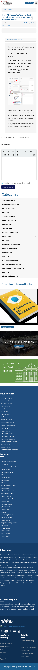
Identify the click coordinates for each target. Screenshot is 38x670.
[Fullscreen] (34, 155)
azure (6, 272)
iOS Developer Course (7, 422)
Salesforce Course (6, 398)
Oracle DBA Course (6, 419)
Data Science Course (7, 434)
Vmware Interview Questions (29, 565)
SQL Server (8, 216)
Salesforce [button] (19, 200)
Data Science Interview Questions (9, 567)
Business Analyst (10, 204)
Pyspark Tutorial (5, 509)
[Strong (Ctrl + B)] (18, 151)
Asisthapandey (18, 23)
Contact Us (4, 656)
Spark (6, 256)
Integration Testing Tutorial (9, 523)
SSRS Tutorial (5, 480)
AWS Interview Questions (7, 557)
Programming (21, 609)
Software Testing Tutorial (8, 461)
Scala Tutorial (5, 501)
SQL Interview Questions (22, 560)
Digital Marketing (10, 276)
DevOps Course (5, 406)
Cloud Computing (4, 604)
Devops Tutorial (5, 469)
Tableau (9, 10)
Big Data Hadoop (10, 232)
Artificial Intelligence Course (9, 450)
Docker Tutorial (5, 536)
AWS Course (4, 428)
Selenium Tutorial (6, 496)
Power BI (7, 252)
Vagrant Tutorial (5, 533)
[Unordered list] (5, 155)
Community (25, 650)
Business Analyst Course (8, 426)
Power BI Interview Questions (8, 572)
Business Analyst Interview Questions (9, 554)
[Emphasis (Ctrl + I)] (21, 151)
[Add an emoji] (18, 155)
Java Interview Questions (18, 562)
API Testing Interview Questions (15, 570)
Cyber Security (9, 248)
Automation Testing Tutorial (9, 491)
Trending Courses (6, 643)
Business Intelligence (11, 244)
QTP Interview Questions (21, 580)
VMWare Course (5, 444)
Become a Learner (27, 644)
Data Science (24, 606)
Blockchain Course (6, 417)
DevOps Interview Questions (28, 554)
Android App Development (13, 268)
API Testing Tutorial (6, 517)
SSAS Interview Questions (30, 570)
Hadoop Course (5, 431)
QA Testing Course (6, 403)
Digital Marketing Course (8, 439)
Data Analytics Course (7, 436)
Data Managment (15, 606)
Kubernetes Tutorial (7, 499)
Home (4, 10)
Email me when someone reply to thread (17, 183)
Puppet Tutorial (5, 520)
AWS (5, 212)
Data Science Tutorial (7, 472)
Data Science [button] (19, 220)
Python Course (5, 414)
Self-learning (29, 609)
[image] (30, 151)
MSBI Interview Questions (7, 580)
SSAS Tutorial (5, 488)
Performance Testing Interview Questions (25, 577)
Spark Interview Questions (13, 565)
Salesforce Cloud (14, 604)
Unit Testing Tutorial (7, 515)
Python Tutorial (5, 507)
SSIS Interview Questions (22, 583)
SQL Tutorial (4, 464)
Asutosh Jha (18, 39)
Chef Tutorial (4, 525)
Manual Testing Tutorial (7, 493)
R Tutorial (3, 512)
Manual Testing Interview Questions (24, 575)
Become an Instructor (28, 647)
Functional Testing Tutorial (8, 485)
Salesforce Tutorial (6, 459)
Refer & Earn (25, 656)
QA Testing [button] (19, 208)
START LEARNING (11, 363)
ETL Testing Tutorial (6, 504)
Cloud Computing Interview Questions (26, 572)
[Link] (26, 151)
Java (5, 240)
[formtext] (8, 151)
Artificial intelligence (11, 264)
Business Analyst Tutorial (8, 467)
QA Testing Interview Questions (23, 557)
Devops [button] (19, 224)
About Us (3, 659)
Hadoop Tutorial (5, 477)
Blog (1, 649)
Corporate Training (27, 641)
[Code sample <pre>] (13, 155)
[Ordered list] (8, 155)
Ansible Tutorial (5, 531)
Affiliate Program (27, 653)
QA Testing (32, 604)
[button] (32, 18)
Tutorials (3, 653)
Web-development (10, 260)
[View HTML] (4, 151)
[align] (13, 151)
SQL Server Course (6, 401)
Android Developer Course (9, 442)
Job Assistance (5, 646)
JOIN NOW (19, 346)
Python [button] (19, 236)
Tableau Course (5, 447)
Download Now (7, 327)
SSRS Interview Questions (7, 575)
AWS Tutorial (4, 475)
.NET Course (4, 411)
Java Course (4, 409)
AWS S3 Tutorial (5, 483)
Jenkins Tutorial (5, 528)
